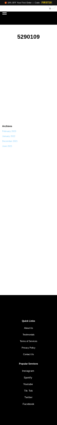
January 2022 (8, 136)
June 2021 (7, 146)
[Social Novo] (45, 18)
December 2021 (10, 141)
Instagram (28, 371)
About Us (28, 328)
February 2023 (9, 131)
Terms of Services (28, 341)
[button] (5, 13)
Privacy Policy (28, 347)
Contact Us (28, 354)
